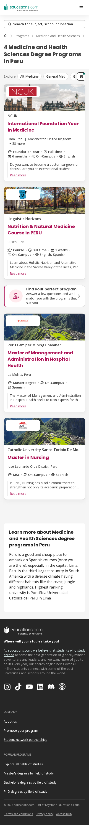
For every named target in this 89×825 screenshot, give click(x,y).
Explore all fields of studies (23, 764)
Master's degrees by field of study (29, 773)
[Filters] (81, 76)
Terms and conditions (18, 814)
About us (10, 721)
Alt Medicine (29, 76)
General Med (55, 76)
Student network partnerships (25, 739)
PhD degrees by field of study (25, 791)
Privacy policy (44, 814)
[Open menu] (81, 8)
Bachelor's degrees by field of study (30, 782)
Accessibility (64, 814)
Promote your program (21, 730)
